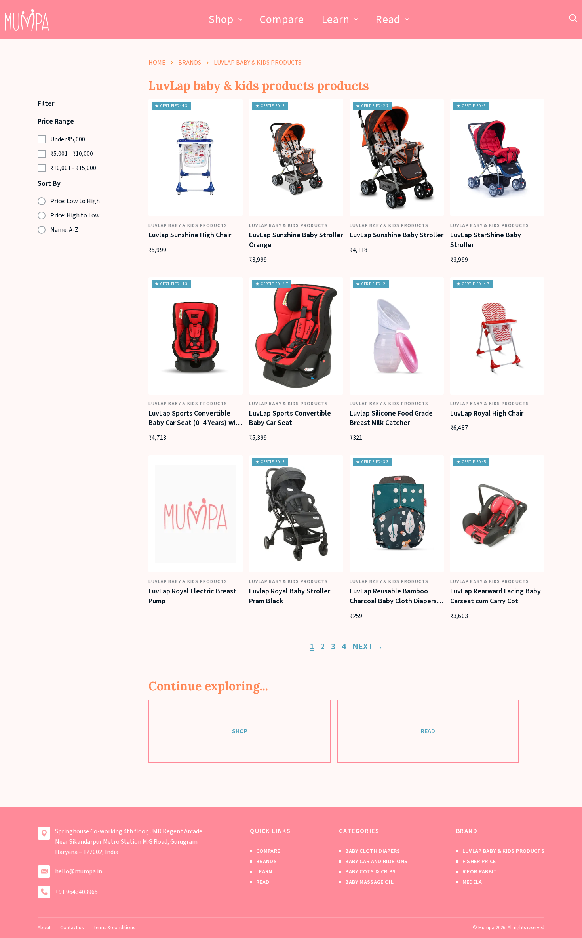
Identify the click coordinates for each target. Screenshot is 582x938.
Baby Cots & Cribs (370, 872)
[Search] (573, 18)
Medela (472, 882)
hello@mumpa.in (78, 871)
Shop (221, 19)
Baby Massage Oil (369, 882)
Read (387, 19)
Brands (189, 62)
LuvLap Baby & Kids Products (503, 851)
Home (156, 62)
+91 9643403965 (76, 892)
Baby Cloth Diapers (372, 851)
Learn (335, 19)
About (44, 927)
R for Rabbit (479, 872)
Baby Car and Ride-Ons (376, 862)
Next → (367, 646)
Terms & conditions (114, 927)
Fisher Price (479, 862)
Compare (282, 19)
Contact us (72, 927)
